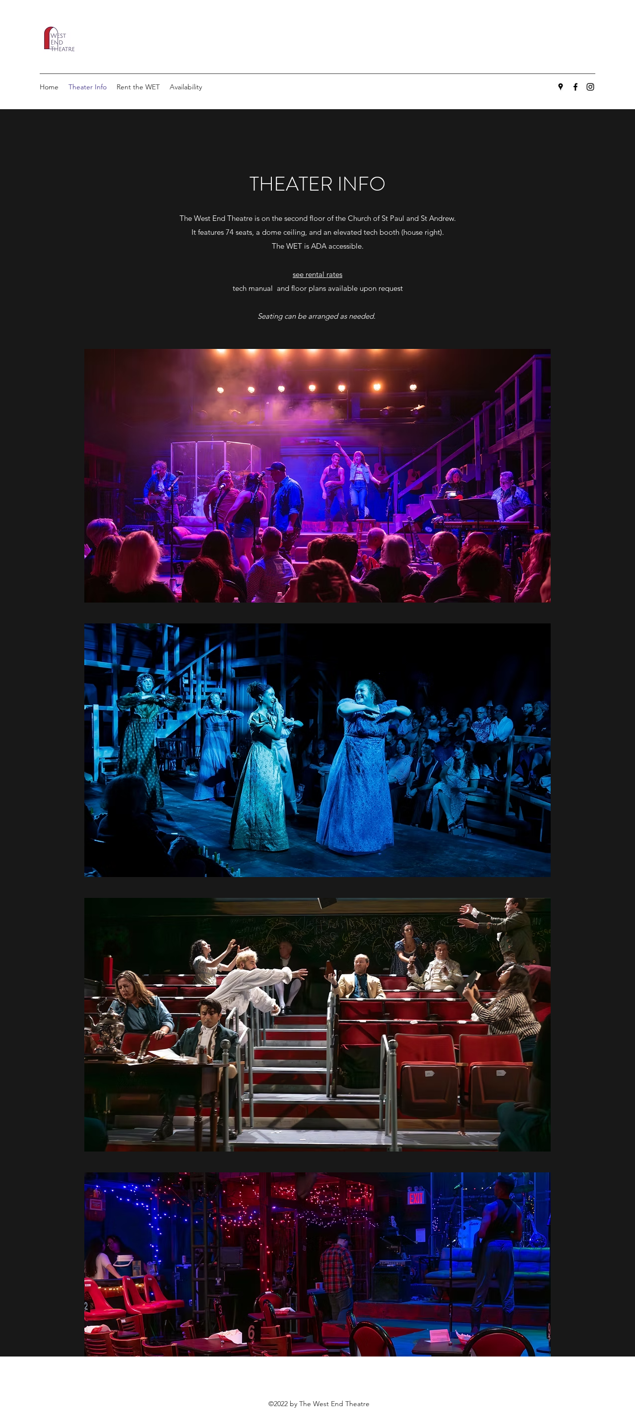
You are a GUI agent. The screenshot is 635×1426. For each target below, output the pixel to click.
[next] (532, 893)
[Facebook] (575, 87)
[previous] (102, 893)
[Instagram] (590, 87)
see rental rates (317, 274)
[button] (317, 476)
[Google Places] (561, 87)
